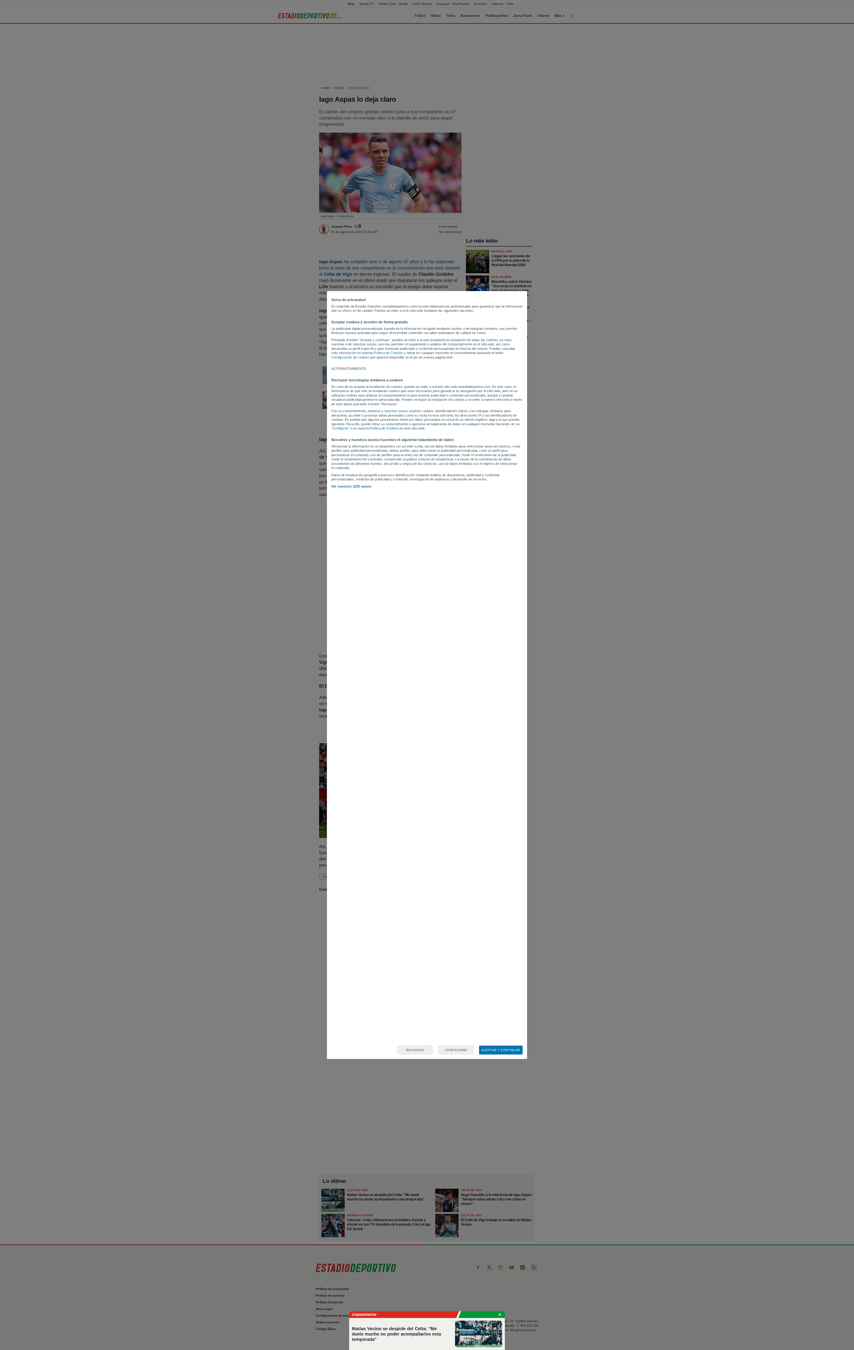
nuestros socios (396, 411)
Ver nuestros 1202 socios (351, 486)
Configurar (456, 1050)
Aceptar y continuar (500, 1050)
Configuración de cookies (350, 357)
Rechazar (415, 1050)
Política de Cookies (388, 353)
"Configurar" (340, 428)
